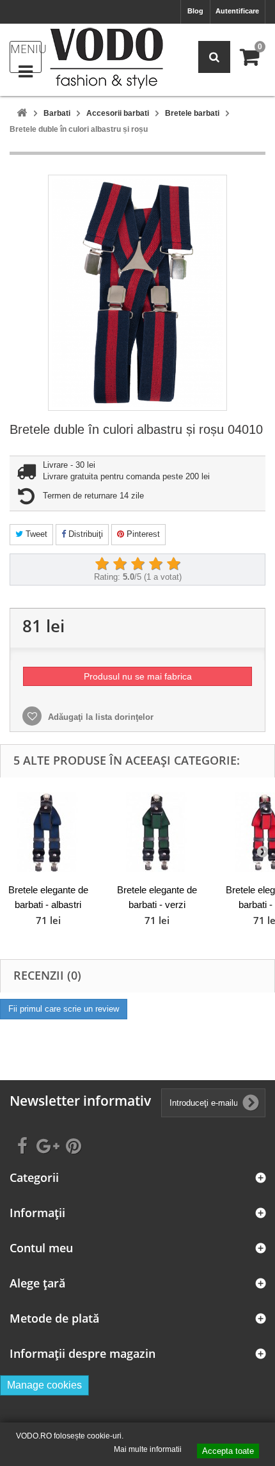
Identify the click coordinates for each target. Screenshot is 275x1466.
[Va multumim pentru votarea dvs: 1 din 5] (102, 564)
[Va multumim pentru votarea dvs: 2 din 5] (120, 564)
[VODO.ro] (106, 58)
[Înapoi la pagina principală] (22, 114)
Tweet (35, 534)
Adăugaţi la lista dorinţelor (99, 717)
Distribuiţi (84, 534)
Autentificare (237, 11)
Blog (195, 11)
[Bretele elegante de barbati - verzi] (156, 832)
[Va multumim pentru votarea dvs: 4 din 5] (155, 564)
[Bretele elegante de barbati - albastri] (48, 832)
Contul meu (41, 1248)
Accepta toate (228, 1451)
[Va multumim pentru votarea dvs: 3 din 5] (137, 564)
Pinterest (142, 534)
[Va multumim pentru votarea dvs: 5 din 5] (173, 564)
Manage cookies (44, 1385)
